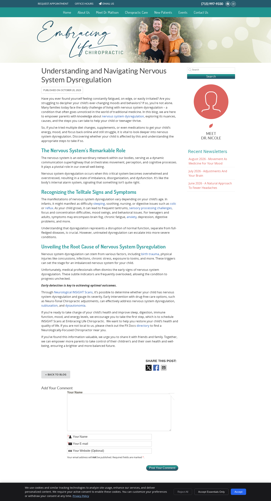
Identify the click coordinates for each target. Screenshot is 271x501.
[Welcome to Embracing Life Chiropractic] (80, 56)
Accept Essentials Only (211, 491)
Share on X (149, 368)
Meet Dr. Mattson (107, 12)
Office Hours (84, 3)
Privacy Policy (81, 496)
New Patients (163, 12)
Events (182, 12)
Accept (238, 491)
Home (67, 12)
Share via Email (164, 368)
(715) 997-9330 (212, 4)
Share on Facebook (156, 368)
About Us (84, 12)
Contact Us (201, 12)
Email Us (108, 3)
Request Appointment (53, 3)
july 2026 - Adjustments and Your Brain (208, 173)
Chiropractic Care (136, 12)
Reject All (183, 491)
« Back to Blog (55, 374)
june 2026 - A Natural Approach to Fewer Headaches (210, 185)
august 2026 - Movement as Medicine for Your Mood (208, 161)
